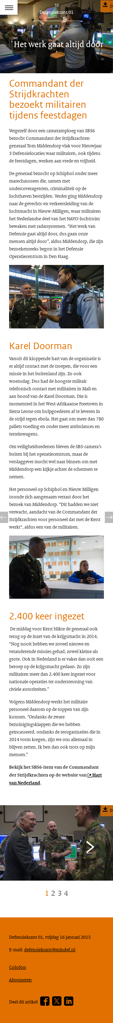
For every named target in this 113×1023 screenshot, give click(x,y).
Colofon (17, 967)
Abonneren (20, 979)
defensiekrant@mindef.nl (49, 949)
